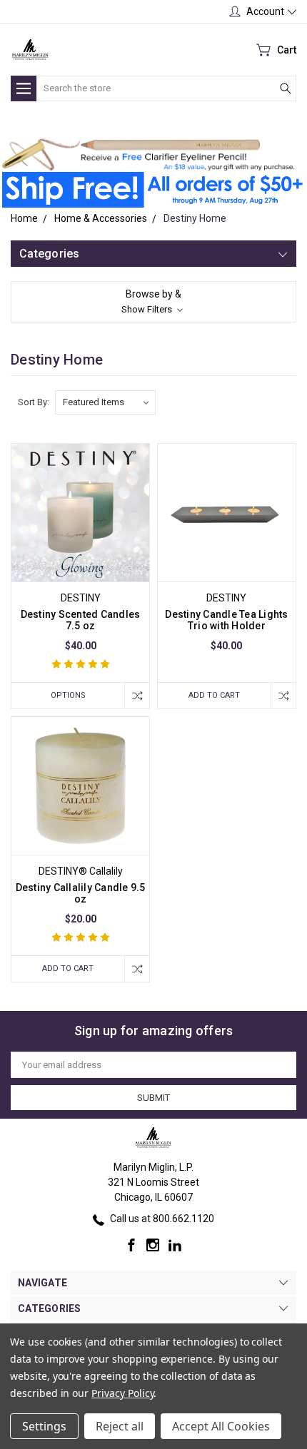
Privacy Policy (122, 1393)
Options (68, 695)
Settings (44, 1426)
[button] (148, 154)
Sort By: (33, 402)
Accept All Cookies (221, 1426)
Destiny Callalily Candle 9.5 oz (81, 893)
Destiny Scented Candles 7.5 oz (81, 620)
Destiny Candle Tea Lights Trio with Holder (226, 620)
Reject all (120, 1426)
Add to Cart (214, 695)
